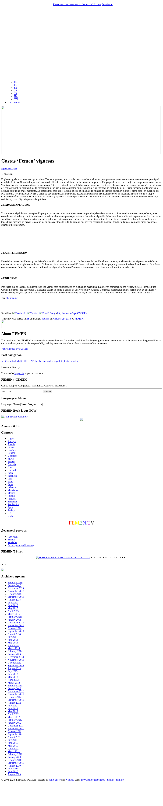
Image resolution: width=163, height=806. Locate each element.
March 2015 (14, 614)
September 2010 (16, 762)
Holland (12, 470)
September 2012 (16, 699)
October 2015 (14, 594)
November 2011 (16, 728)
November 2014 (16, 625)
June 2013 (13, 674)
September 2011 (16, 734)
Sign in (110, 779)
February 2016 (15, 582)
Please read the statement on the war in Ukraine (77, 4)
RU (16, 82)
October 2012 (14, 697)
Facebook (13, 536)
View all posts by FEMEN (16, 348)
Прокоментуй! (9, 168)
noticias (45, 318)
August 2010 (14, 765)
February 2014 (15, 651)
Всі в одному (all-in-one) (21, 545)
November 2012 (16, 694)
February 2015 (15, 616)
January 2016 (14, 585)
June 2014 (13, 639)
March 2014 (14, 648)
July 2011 (12, 740)
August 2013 (14, 668)
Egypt (11, 458)
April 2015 (13, 611)
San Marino (13, 504)
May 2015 (13, 608)
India (10, 473)
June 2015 (13, 605)
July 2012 (13, 705)
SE (15, 87)
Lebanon (12, 487)
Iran (10, 478)
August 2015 (14, 599)
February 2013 (15, 685)
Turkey (11, 510)
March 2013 (14, 682)
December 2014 (16, 622)
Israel (10, 481)
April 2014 (13, 645)
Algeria (11, 438)
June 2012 (13, 708)
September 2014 (16, 631)
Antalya (12, 441)
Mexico (11, 493)
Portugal (12, 498)
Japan (10, 484)
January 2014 (14, 654)
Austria (11, 444)
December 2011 (16, 725)
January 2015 (14, 619)
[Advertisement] (81, 794)
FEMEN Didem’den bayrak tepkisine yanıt (55, 361)
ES (27, 318)
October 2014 (14, 628)
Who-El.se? (55, 779)
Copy (52, 313)
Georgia (12, 464)
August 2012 (14, 702)
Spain (10, 507)
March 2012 (14, 717)
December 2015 (16, 588)
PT (15, 84)
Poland (11, 495)
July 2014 (13, 637)
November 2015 (16, 591)
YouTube (12, 542)
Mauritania (13, 490)
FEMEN (79, 318)
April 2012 (13, 714)
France (11, 461)
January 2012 (14, 722)
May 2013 (13, 677)
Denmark (12, 455)
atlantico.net (12, 298)
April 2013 (13, 679)
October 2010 (14, 760)
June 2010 (13, 771)
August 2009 (14, 774)
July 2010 (13, 768)
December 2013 (16, 657)
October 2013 (14, 662)
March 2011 (14, 751)
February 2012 (15, 720)
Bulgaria (12, 450)
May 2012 (13, 711)
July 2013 (13, 671)
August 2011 (14, 737)
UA (16, 96)
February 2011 (15, 754)
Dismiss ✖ (107, 4)
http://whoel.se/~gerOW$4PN (72, 313)
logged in (19, 373)
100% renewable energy (93, 779)
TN (16, 90)
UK (9, 513)
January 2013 (14, 688)
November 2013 (16, 659)
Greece (11, 467)
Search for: (6, 391)
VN (16, 99)
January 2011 (14, 757)
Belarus (11, 447)
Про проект (14, 102)
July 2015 (13, 602)
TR (15, 93)
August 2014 (14, 634)
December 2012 (16, 691)
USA (10, 515)
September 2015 (16, 596)
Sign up (120, 779)
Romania (12, 501)
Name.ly (70, 779)
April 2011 (13, 748)
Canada (11, 453)
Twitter (11, 539)
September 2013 (16, 665)
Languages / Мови (10, 404)
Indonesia (12, 475)
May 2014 (13, 642)
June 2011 (13, 742)
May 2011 (13, 745)
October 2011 (14, 731)
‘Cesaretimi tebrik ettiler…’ (16, 361)
